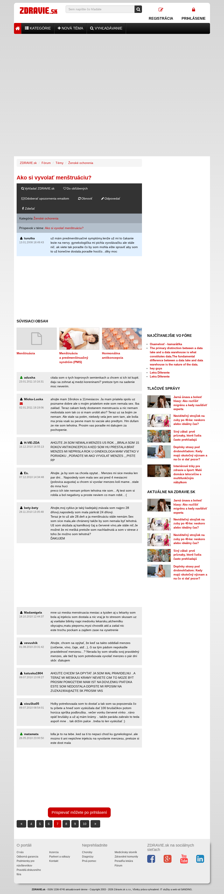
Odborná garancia (27, 856)
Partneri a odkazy (59, 856)
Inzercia (54, 852)
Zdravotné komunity (126, 856)
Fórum (46, 163)
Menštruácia (26, 353)
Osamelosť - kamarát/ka (166, 344)
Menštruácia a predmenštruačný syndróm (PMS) (73, 357)
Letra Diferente (160, 372)
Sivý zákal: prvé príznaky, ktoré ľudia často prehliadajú (187, 435)
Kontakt (53, 861)
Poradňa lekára (124, 861)
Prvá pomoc (89, 861)
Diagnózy (87, 856)
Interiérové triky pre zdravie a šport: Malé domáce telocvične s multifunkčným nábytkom (187, 474)
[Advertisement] (112, 64)
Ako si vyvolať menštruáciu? (64, 228)
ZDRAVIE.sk (28, 163)
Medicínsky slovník (126, 852)
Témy (59, 163)
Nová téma (72, 28)
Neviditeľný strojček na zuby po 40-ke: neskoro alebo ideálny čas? (189, 420)
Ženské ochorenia (80, 163)
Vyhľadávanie (108, 28)
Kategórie (40, 28)
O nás (20, 852)
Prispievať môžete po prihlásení (79, 812)
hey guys (156, 368)
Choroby (87, 852)
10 (84, 824)
